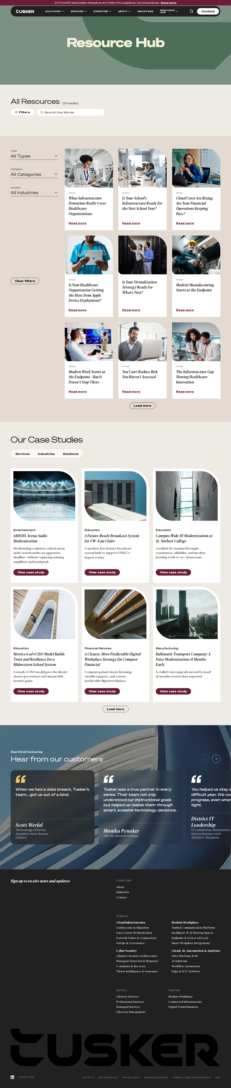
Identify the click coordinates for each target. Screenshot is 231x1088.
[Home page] (116, 1047)
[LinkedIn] (12, 1077)
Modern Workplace (185, 922)
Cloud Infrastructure (130, 922)
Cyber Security (126, 951)
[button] (34, 156)
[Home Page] (25, 11)
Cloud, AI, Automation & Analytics (196, 951)
